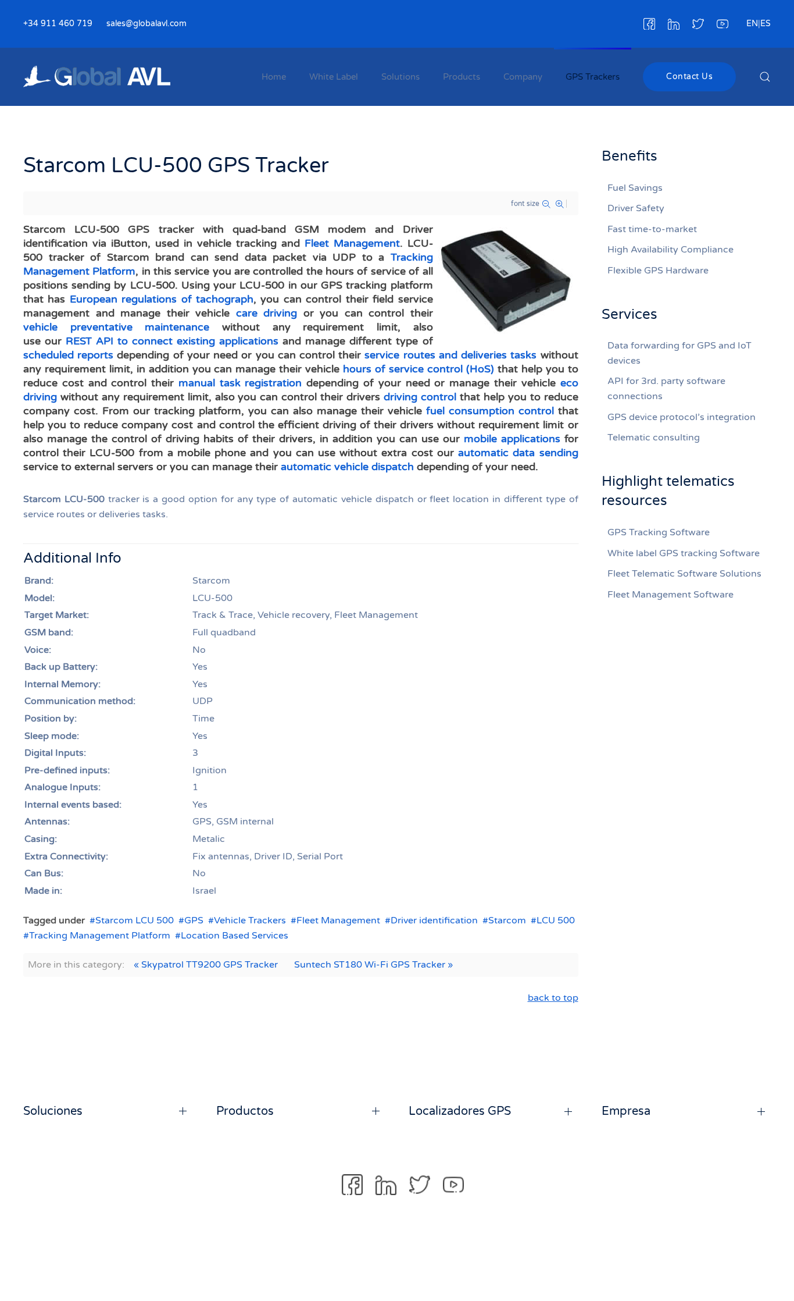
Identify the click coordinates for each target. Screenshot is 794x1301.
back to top (553, 998)
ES (765, 24)
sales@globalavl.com (146, 24)
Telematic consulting (653, 437)
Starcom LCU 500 (134, 920)
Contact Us (689, 76)
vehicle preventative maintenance (116, 327)
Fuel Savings (635, 188)
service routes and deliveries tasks (450, 355)
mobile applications (512, 438)
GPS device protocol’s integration (681, 417)
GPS (193, 920)
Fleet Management (352, 243)
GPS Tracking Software (658, 532)
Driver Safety (635, 208)
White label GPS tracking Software (683, 553)
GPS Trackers (593, 77)
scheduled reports (68, 355)
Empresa (626, 1111)
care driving (267, 313)
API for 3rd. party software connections (666, 388)
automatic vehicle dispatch (347, 466)
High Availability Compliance (670, 249)
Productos (245, 1111)
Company (522, 77)
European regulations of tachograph (161, 299)
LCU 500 (556, 920)
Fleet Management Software (670, 594)
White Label (333, 77)
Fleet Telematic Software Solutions (684, 574)
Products (461, 77)
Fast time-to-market (652, 229)
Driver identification (434, 920)
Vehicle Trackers (250, 920)
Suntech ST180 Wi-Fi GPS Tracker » (373, 965)
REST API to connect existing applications (172, 341)
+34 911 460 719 (57, 24)
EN (752, 24)
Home (274, 77)
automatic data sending (518, 452)
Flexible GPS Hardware (658, 270)
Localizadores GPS (460, 1111)
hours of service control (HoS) (418, 368)
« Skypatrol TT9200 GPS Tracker (206, 965)
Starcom (507, 920)
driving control (420, 396)
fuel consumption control (490, 410)
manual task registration (240, 382)
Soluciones (53, 1111)
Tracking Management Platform (99, 935)
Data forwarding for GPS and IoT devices (679, 353)
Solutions (400, 77)
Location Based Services (234, 935)
